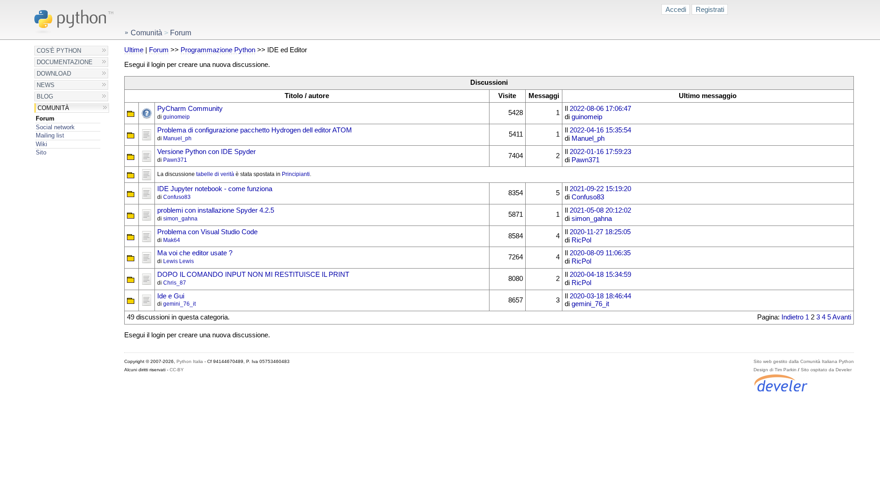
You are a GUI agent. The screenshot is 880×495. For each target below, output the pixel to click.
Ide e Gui (170, 296)
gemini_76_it (179, 304)
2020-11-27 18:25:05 (600, 232)
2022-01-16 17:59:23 (600, 151)
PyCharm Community (190, 108)
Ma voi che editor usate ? (194, 253)
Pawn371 (175, 160)
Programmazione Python (218, 50)
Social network (55, 127)
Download (54, 73)
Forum (45, 118)
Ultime (133, 50)
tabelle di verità (215, 174)
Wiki (41, 144)
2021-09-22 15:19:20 (600, 188)
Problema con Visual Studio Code (207, 232)
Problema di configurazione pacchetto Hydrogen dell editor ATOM (254, 130)
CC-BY (177, 369)
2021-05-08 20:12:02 (600, 210)
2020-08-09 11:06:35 (600, 253)
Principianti (296, 174)
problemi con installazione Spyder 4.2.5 (215, 210)
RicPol (581, 240)
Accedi (676, 9)
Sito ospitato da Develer (826, 369)
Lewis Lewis (178, 261)
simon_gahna (180, 218)
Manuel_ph (177, 138)
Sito (41, 152)
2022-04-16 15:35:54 (600, 130)
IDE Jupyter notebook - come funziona (214, 188)
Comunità (53, 107)
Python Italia (189, 361)
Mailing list (50, 135)
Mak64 (171, 240)
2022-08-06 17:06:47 (600, 108)
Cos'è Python (59, 50)
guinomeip (176, 117)
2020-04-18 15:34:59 (600, 274)
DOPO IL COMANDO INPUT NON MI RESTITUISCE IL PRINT (253, 274)
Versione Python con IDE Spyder (206, 151)
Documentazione (65, 62)
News (46, 85)
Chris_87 (174, 283)
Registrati (710, 9)
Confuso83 (177, 197)
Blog (45, 96)
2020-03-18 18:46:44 (600, 296)
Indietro (792, 317)
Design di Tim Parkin (775, 369)
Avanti (841, 317)
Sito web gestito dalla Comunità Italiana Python (804, 361)
